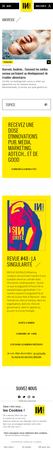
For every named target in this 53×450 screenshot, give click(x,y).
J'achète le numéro (26, 322)
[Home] (26, 6)
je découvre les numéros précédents (26, 344)
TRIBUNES (7, 62)
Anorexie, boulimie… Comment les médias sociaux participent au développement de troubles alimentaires (25, 73)
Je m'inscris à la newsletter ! (24, 169)
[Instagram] (29, 397)
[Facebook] (19, 397)
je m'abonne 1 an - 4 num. (26, 333)
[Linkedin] (34, 397)
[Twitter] (24, 397)
